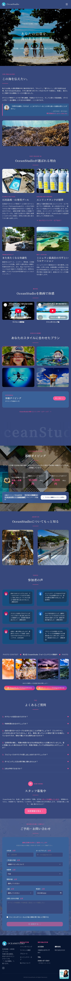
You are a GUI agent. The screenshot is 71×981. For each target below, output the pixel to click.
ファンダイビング (26, 947)
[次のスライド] (66, 37)
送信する (35, 924)
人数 (10, 889)
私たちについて (25, 963)
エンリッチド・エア (26, 958)
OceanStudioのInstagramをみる (21, 688)
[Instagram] (3, 968)
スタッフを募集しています (50, 799)
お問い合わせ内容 (15, 898)
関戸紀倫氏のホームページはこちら (57, 113)
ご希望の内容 (13, 860)
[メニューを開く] (67, 4)
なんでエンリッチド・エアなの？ (50, 220)
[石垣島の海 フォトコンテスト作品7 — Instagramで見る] (34, 669)
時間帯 (11, 870)
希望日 (40, 889)
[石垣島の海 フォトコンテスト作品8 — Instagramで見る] (56, 669)
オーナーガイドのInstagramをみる (52, 688)
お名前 (11, 851)
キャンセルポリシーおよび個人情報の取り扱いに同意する (29, 917)
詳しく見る (58, 398)
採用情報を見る (34, 811)
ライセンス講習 (25, 950)
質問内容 (12, 879)
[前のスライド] (5, 37)
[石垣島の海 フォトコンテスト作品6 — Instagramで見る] (12, 669)
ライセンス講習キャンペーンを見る (54, 497)
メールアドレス (43, 851)
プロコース (23, 954)
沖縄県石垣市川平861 (44, 951)
